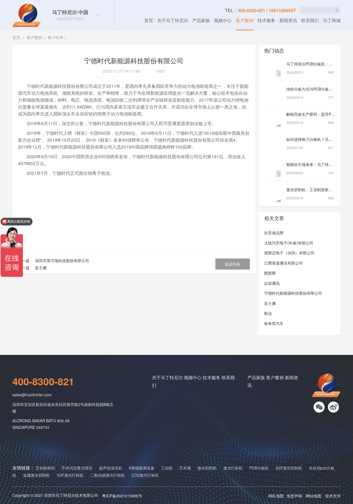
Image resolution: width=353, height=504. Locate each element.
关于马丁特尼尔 (172, 20)
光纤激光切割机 (288, 468)
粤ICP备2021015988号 (122, 495)
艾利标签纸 (45, 468)
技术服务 (266, 20)
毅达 (268, 313)
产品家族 (201, 20)
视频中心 (223, 20)
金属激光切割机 (36, 475)
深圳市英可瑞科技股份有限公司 (61, 260)
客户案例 (244, 20)
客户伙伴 (55, 37)
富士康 (40, 267)
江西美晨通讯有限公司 (283, 263)
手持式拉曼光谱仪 (76, 468)
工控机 (167, 468)
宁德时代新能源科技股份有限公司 (293, 293)
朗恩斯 (270, 273)
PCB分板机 (259, 468)
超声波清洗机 (110, 468)
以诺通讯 (272, 283)
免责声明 (294, 495)
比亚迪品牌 (274, 232)
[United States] (98, 15)
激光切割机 (207, 468)
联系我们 (310, 20)
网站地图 (313, 495)
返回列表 (232, 264)
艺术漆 (185, 468)
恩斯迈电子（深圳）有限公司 (289, 252)
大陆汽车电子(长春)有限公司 (288, 243)
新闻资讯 (288, 20)
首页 (148, 20)
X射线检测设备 (141, 468)
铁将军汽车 (274, 323)
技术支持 (333, 495)
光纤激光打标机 (70, 475)
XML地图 (276, 495)
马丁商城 (332, 20)
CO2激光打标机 (145, 475)
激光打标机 (233, 468)
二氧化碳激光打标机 (107, 475)
